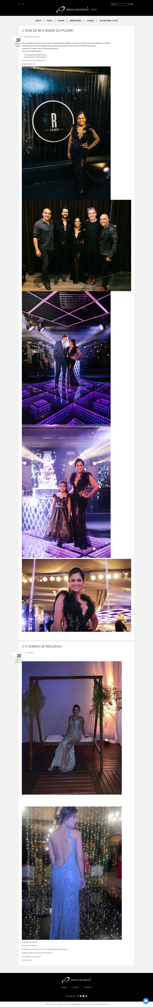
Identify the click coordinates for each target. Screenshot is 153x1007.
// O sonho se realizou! (42, 646)
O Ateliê (75, 987)
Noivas (61, 21)
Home (63, 987)
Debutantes (76, 21)
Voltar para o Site (109, 21)
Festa (49, 21)
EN (23, 4)
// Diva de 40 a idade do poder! (47, 31)
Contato (88, 987)
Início (38, 21)
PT (20, 4)
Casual (90, 21)
